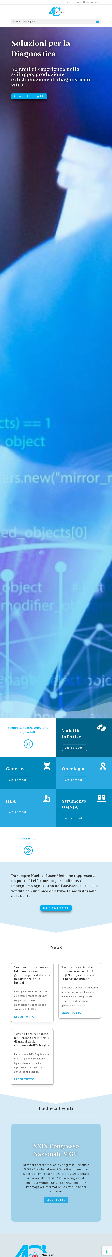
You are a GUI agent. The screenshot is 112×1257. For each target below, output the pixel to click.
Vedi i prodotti (74, 747)
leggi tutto (24, 1016)
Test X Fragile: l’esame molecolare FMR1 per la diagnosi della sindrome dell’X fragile (31, 1039)
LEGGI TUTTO (56, 1199)
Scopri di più (29, 96)
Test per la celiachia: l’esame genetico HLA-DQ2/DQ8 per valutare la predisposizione (78, 973)
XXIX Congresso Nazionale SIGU (56, 1150)
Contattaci (56, 908)
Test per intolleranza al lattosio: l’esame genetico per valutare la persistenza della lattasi (32, 975)
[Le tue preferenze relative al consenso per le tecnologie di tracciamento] (107, 1252)
